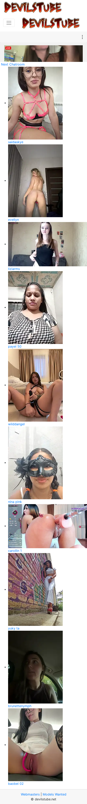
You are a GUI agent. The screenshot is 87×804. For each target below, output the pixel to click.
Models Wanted (54, 794)
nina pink (15, 502)
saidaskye (15, 142)
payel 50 (14, 346)
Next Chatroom (13, 64)
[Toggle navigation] (9, 23)
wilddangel (16, 424)
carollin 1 (15, 551)
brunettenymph (19, 706)
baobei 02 (16, 784)
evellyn (13, 220)
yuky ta (13, 628)
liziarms (14, 269)
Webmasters (30, 794)
